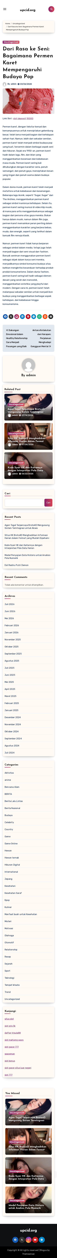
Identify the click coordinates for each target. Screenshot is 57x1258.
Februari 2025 (12, 703)
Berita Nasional (12, 808)
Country (9, 829)
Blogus (43, 1250)
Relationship (11, 949)
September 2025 (13, 653)
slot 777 (8, 1075)
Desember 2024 (13, 717)
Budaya (8, 815)
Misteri (8, 921)
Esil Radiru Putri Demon (17, 565)
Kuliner (8, 907)
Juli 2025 (9, 668)
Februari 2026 (12, 625)
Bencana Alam (12, 787)
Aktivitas (9, 773)
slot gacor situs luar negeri (18, 1068)
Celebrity (9, 822)
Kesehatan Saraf (13, 893)
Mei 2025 (9, 682)
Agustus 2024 (12, 745)
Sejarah (8, 964)
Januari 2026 (11, 632)
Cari (7, 493)
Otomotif (9, 942)
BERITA (8, 794)
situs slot (9, 1019)
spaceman (10, 1054)
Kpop (7, 900)
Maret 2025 (10, 696)
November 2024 (13, 724)
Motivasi (9, 928)
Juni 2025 (10, 675)
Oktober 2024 (12, 731)
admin (13, 84)
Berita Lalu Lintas (14, 801)
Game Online (11, 843)
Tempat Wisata (12, 985)
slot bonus (10, 1061)
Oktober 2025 (11, 646)
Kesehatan (10, 886)
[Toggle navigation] (5, 9)
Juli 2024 (9, 752)
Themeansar (28, 1254)
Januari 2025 (11, 710)
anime (8, 780)
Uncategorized (11, 42)
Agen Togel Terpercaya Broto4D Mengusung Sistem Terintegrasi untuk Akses (26, 412)
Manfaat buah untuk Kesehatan (21, 914)
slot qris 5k (10, 1026)
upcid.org (28, 10)
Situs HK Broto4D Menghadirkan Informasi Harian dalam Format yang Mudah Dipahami (26, 441)
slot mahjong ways (14, 1040)
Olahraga (9, 935)
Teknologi (9, 978)
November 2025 (13, 639)
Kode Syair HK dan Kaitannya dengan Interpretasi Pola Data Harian (25, 471)
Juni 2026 (10, 611)
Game (7, 836)
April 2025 (10, 689)
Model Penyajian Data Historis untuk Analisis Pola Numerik (27, 556)
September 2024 (13, 738)
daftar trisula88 (13, 1033)
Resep (8, 956)
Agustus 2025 (12, 661)
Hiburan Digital (12, 865)
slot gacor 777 (12, 1047)
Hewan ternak (12, 857)
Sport (7, 971)
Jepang (8, 879)
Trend (8, 992)
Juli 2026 (9, 604)
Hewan (8, 850)
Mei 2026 (9, 618)
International (11, 872)
